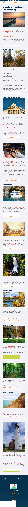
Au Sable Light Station (20, 456)
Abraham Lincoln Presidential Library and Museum (12, 122)
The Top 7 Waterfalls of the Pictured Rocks (11, 286)
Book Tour (15, 2)
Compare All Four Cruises (11, 213)
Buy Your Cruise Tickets (11, 469)
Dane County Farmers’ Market (12, 133)
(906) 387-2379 (14, 492)
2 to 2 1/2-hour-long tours (15, 207)
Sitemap (16, 491)
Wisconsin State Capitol (16, 128)
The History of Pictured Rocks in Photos (11, 248)
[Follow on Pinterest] (15, 495)
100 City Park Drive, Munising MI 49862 (14, 493)
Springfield (22, 117)
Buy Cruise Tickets (11, 45)
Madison (15, 127)
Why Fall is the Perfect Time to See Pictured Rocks (11, 321)
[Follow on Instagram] (11, 495)
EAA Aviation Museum (11, 161)
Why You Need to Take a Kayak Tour (11, 357)
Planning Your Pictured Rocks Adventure (11, 137)
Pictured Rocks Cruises (13, 244)
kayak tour (22, 242)
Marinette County (14, 165)
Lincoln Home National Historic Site (16, 119)
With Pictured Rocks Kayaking (8, 346)
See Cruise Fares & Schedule (11, 93)
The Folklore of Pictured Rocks (11, 416)
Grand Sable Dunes (6, 410)
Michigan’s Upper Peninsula (8, 36)
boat (19, 242)
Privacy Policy (12, 491)
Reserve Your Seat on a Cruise (11, 180)
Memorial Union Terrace (19, 131)
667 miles (19, 38)
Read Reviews (14, 485)
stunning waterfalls (21, 278)
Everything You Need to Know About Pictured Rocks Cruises (11, 216)
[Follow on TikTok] (13, 495)
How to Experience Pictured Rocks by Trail (11, 388)
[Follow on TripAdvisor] (17, 495)
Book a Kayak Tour (11, 355)
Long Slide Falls (21, 169)
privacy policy (10, 503)
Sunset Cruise (14, 209)
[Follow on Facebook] (9, 495)
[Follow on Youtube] (19, 495)
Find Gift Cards (17, 503)
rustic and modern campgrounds (16, 463)
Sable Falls (9, 414)
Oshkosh (4, 161)
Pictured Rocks (9, 239)
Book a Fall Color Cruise (11, 318)
